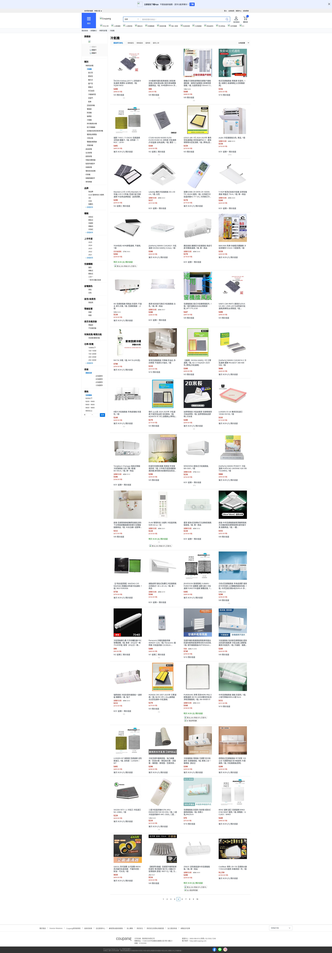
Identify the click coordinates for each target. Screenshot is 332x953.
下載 (192, 4)
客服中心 (238, 11)
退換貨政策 (88, 928)
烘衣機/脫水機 (92, 124)
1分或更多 (99, 385)
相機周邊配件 (90, 178)
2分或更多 (99, 382)
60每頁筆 (241, 43)
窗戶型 (90, 83)
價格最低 (131, 43)
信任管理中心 (100, 928)
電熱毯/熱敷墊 (92, 134)
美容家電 (89, 149)
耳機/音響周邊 (90, 160)
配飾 (89, 102)
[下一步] (202, 899)
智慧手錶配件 (90, 164)
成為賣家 (246, 11)
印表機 (88, 174)
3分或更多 (99, 379)
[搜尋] (227, 19)
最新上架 (156, 43)
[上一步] (158, 899)
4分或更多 (99, 376)
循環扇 (89, 116)
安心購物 (130, 928)
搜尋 (102, 415)
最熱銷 (148, 43)
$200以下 (89, 398)
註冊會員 (231, 11)
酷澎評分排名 (118, 43)
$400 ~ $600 (90, 404)
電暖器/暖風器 (92, 142)
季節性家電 (103, 31)
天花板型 (91, 91)
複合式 (90, 80)
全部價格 (89, 395)
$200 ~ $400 (90, 401)
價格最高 (140, 43)
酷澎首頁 (85, 31)
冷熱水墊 (90, 138)
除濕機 (89, 113)
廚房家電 (89, 156)
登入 (225, 11)
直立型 (90, 73)
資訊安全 (140, 928)
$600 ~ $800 (90, 408)
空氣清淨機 (91, 105)
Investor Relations (56, 928)
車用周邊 (89, 182)
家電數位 (94, 31)
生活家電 (89, 153)
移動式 (90, 87)
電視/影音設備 (90, 171)
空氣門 (90, 98)
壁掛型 (90, 76)
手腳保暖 (90, 145)
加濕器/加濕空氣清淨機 (95, 131)
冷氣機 (112, 31)
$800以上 (89, 411)
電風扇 (89, 109)
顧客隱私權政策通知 (116, 928)
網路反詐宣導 (185, 928)
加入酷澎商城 (172, 928)
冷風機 (89, 120)
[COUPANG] (123, 939)
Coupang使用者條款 (73, 928)
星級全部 (89, 373)
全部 (126, 19)
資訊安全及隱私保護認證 (155, 928)
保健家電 (89, 167)
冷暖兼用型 (92, 94)
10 (197, 899)
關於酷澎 (43, 928)
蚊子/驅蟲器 (91, 127)
